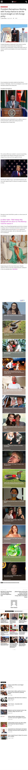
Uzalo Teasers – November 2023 (15, 704)
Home (1, 4)
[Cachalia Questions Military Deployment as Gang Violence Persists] (5, 639)
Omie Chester (4, 18)
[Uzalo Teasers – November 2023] (4, 705)
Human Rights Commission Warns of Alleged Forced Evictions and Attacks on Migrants (14, 633)
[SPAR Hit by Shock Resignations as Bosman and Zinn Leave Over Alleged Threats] (23, 616)
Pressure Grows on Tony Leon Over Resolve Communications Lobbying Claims (23, 633)
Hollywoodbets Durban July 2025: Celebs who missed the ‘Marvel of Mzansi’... (17, 723)
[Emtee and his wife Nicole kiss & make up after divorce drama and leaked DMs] (4, 699)
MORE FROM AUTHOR (18, 611)
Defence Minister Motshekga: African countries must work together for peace (17, 717)
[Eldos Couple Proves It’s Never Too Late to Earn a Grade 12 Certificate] (4, 737)
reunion (17, 229)
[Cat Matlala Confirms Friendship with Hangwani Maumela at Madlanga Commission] (5, 616)
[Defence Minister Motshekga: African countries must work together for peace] (4, 718)
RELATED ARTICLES (9, 611)
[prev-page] (13, 649)
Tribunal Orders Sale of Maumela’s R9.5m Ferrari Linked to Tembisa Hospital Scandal (14, 622)
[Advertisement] (14, 67)
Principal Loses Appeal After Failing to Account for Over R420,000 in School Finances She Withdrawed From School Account (14, 645)
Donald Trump (6, 582)
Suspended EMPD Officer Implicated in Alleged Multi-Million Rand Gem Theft (22, 644)
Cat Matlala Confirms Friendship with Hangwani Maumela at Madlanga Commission (4, 621)
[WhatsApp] (18, 21)
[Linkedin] (21, 21)
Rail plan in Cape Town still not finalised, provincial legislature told (6, 593)
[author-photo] (14, 603)
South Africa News (6, 4)
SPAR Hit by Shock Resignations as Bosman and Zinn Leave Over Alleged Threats (23, 621)
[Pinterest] (15, 21)
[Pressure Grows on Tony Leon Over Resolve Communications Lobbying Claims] (23, 628)
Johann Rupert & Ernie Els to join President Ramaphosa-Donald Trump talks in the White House (21, 594)
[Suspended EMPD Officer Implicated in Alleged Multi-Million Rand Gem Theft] (23, 639)
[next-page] (14, 649)
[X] (12, 21)
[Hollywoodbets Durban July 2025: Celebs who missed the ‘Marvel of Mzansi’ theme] (4, 724)
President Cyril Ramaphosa (14, 582)
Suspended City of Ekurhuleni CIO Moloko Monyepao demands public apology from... (17, 729)
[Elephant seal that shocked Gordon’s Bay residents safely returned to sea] (4, 712)
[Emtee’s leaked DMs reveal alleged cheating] (4, 686)
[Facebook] (9, 21)
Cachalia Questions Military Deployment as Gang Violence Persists (5, 644)
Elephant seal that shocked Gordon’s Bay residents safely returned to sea (17, 711)
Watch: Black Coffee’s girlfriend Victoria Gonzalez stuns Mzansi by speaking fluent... (17, 692)
